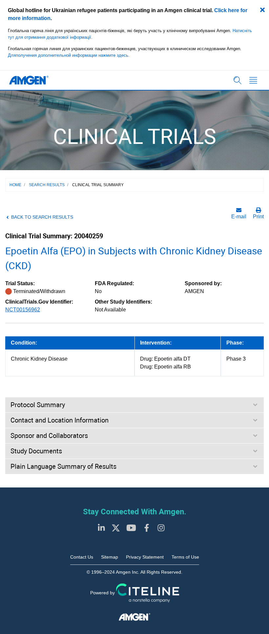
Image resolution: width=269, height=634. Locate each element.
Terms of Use (185, 557)
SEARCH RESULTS (47, 185)
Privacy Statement (145, 557)
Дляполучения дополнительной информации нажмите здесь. (69, 55)
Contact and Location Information (59, 420)
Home (15, 185)
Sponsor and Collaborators (49, 436)
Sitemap (109, 557)
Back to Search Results (42, 217)
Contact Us (81, 557)
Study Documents (36, 451)
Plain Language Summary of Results (63, 466)
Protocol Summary (37, 405)
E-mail (238, 216)
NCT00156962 (22, 309)
